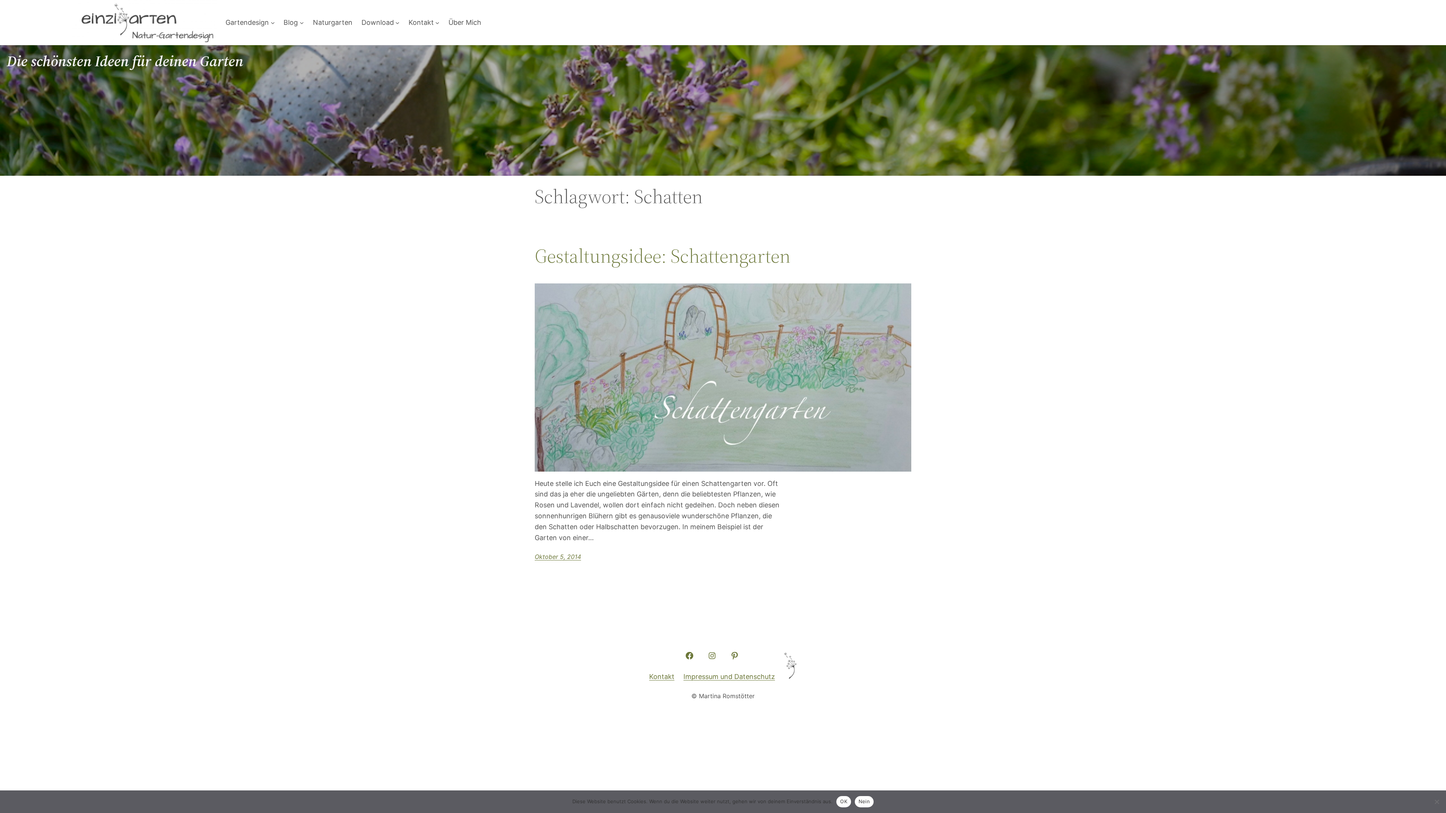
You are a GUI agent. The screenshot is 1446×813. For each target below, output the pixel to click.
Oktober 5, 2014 (558, 556)
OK (843, 801)
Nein (864, 801)
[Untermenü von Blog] (302, 23)
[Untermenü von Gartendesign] (273, 23)
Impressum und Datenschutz (729, 677)
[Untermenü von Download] (397, 23)
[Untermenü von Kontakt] (437, 23)
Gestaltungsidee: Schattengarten (662, 256)
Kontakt (661, 677)
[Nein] (1436, 801)
